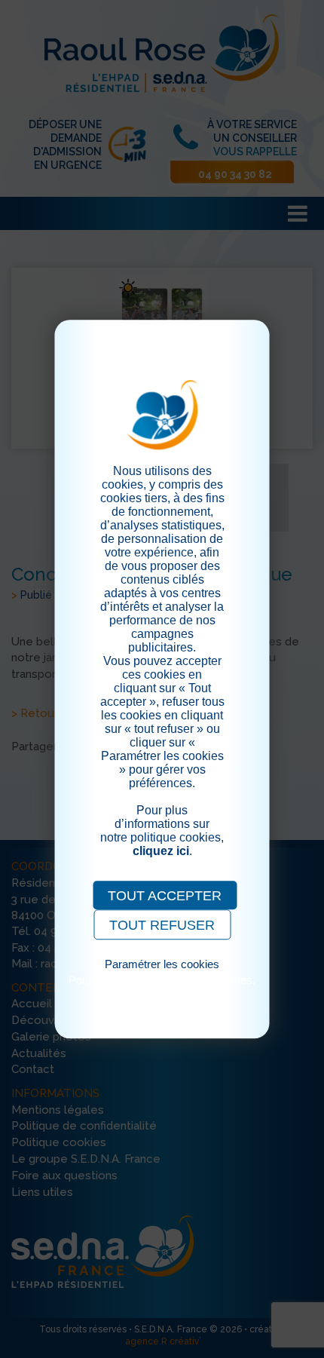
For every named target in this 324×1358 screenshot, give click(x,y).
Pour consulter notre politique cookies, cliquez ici (162, 986)
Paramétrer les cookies (162, 964)
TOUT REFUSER (162, 925)
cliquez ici (161, 851)
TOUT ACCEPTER (165, 895)
